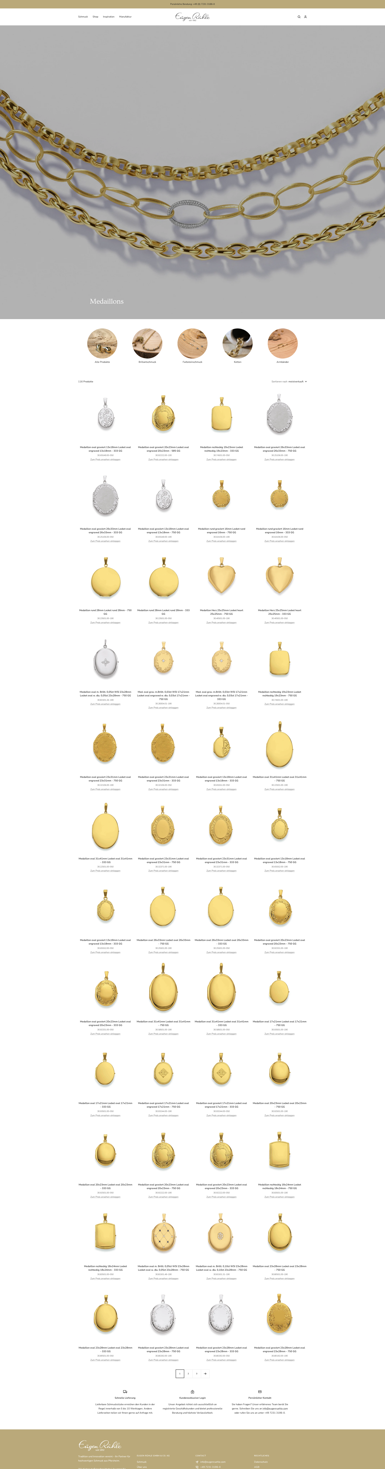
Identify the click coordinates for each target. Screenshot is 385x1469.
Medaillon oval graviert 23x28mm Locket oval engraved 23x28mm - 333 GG (221, 1349)
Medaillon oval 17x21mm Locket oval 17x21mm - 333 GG (105, 1105)
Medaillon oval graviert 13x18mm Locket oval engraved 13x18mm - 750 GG (163, 530)
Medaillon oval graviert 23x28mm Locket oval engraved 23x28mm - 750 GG (163, 1349)
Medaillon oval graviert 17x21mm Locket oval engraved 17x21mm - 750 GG (163, 1105)
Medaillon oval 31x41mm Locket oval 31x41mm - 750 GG (279, 778)
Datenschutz (261, 1462)
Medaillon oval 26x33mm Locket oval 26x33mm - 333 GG (221, 941)
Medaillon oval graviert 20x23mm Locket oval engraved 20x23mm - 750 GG (279, 941)
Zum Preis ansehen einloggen (105, 459)
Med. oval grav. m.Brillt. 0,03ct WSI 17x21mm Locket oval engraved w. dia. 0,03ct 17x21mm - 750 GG (163, 695)
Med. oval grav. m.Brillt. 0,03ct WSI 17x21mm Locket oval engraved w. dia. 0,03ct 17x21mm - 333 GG (221, 695)
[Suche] (299, 17)
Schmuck (83, 16)
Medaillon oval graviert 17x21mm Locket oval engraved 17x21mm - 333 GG (221, 1105)
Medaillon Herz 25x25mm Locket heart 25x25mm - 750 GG (221, 612)
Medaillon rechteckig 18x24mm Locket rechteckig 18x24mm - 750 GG (279, 1186)
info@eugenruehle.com (275, 1408)
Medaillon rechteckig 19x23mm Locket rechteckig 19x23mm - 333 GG (221, 449)
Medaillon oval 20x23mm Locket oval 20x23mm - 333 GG (105, 1186)
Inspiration (108, 16)
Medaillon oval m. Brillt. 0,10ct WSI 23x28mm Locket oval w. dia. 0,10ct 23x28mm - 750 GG (221, 1268)
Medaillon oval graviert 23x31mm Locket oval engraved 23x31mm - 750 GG (105, 778)
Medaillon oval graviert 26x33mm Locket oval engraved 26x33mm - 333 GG (105, 530)
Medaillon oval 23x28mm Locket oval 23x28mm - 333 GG (105, 1349)
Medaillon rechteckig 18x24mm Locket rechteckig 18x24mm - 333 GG (105, 1268)
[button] (305, 17)
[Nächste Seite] (205, 1373)
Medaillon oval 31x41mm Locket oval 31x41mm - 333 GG (105, 860)
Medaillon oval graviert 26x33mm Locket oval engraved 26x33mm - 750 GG (279, 449)
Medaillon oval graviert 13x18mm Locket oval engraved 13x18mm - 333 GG (105, 449)
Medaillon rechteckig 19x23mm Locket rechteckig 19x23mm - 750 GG (279, 693)
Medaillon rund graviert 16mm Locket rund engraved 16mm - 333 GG (279, 530)
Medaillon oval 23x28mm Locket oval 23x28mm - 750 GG (279, 1268)
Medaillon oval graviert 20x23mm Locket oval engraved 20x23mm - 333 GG (105, 1023)
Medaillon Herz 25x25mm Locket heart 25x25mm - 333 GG (279, 612)
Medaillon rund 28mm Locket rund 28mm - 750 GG (105, 612)
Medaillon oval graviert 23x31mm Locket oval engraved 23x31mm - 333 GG (163, 778)
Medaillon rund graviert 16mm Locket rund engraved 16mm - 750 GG (221, 530)
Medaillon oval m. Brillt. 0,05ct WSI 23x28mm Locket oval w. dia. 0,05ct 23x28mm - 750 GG (105, 693)
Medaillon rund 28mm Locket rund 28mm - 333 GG (163, 612)
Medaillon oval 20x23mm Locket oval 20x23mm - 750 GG (279, 1105)
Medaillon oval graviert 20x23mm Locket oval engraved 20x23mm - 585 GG (163, 449)
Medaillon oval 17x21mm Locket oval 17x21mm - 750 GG (279, 1023)
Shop (95, 16)
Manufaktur (125, 16)
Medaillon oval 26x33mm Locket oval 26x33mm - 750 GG (163, 941)
